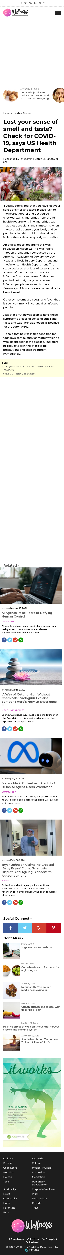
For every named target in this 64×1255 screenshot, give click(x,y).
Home (6, 113)
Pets (6, 1212)
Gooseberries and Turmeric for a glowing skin (40, 969)
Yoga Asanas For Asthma (36, 947)
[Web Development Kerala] (32, 1250)
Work (35, 1193)
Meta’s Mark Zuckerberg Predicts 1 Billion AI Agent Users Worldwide (28, 785)
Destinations (39, 1198)
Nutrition (8, 1172)
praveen (6, 608)
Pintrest (33, 1242)
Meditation (38, 1177)
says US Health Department (20, 373)
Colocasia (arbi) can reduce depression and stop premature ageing (35, 95)
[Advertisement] (32, 52)
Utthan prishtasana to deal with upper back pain (40, 1008)
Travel (35, 1207)
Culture (36, 1163)
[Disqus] (32, 425)
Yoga (6, 1181)
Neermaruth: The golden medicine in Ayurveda (36, 989)
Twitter (34, 1239)
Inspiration (38, 1172)
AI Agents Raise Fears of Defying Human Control (27, 614)
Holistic (7, 1177)
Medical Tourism (42, 1167)
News (5, 880)
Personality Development (40, 1183)
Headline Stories (13, 710)
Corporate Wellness (43, 1189)
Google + (51, 1239)
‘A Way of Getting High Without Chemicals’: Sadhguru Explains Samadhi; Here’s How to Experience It (29, 700)
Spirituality (9, 1189)
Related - (11, 565)
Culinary (8, 1158)
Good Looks (10, 1167)
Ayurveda (37, 1158)
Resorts (36, 1203)
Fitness (7, 1163)
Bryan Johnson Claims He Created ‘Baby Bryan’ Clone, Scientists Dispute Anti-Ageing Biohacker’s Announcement (28, 870)
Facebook (17, 1239)
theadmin (26, 158)
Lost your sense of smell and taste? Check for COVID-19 (28, 368)
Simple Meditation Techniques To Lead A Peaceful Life (39, 1041)
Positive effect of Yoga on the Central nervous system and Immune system (31, 1028)
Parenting (9, 1207)
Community (9, 621)
